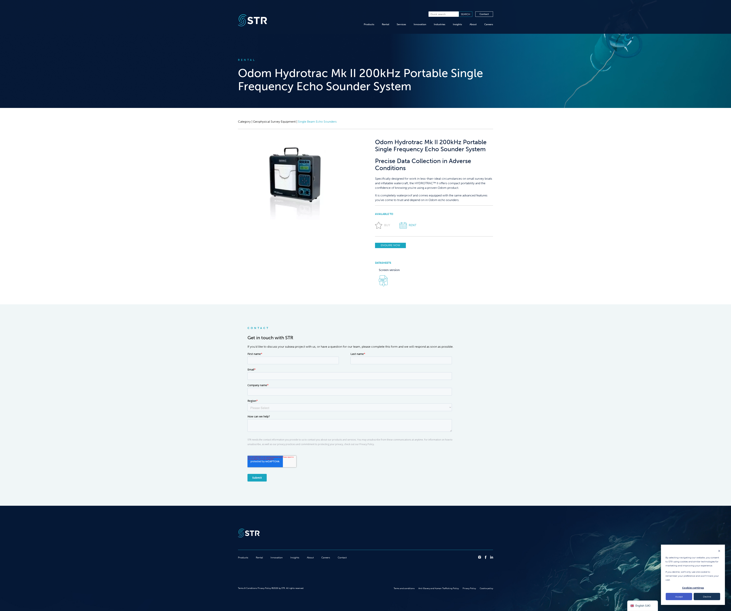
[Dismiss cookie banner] (719, 551)
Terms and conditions (404, 588)
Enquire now (390, 245)
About (473, 24)
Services (401, 24)
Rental (385, 24)
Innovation (420, 24)
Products (369, 24)
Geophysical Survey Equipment (274, 121)
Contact (484, 14)
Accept (679, 596)
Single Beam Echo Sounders (317, 121)
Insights (457, 24)
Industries (439, 24)
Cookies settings (693, 587)
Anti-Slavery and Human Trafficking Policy (438, 588)
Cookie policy (486, 588)
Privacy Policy (469, 588)
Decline (707, 596)
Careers (488, 24)
